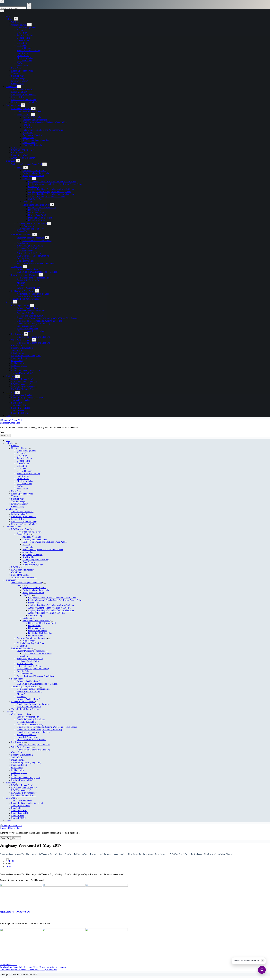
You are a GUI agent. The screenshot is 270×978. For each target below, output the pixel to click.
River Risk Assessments (27, 737)
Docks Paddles (23, 461)
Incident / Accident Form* (28, 681)
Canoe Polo (22, 466)
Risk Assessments (25, 663)
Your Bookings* (18, 501)
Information (11, 580)
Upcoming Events (19, 448)
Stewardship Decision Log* (29, 691)
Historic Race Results (37, 630)
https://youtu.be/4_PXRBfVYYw (15, 912)
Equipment (10, 782)
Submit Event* (17, 499)
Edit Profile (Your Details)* (23, 516)
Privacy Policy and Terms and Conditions (35, 676)
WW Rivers (22, 456)
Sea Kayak (22, 453)
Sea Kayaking (28, 557)
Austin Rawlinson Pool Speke (35, 590)
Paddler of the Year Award (23, 701)
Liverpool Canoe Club (10, 423)
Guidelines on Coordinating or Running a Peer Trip (39, 729)
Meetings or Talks (25, 481)
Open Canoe (16, 767)
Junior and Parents (25, 458)
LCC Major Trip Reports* (22, 570)
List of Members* (19, 514)
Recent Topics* (24, 534)
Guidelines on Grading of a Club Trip (33, 732)
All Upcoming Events (26, 450)
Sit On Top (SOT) (19, 772)
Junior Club (27, 552)
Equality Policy (24, 671)
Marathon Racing (19, 765)
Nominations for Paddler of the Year (33, 704)
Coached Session (24, 471)
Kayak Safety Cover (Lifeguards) (26, 762)
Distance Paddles (24, 483)
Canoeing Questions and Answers (32, 638)
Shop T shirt (16, 808)
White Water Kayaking (32, 564)
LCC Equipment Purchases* (24, 793)
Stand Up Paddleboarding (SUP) (25, 777)
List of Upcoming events (22, 494)
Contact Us (22, 646)
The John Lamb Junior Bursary (25, 709)
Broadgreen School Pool (33, 592)
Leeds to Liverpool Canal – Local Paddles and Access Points (55, 600)
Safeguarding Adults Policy (29, 666)
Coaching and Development (34, 539)
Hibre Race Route (36, 628)
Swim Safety (22, 488)
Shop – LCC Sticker (20, 818)
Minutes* (21, 694)
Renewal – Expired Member (23, 521)
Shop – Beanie (17, 815)
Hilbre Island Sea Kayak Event (36, 620)
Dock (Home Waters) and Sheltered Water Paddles (44, 542)
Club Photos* (17, 572)
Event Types (16, 491)
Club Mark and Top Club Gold (30, 643)
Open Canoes (23, 463)
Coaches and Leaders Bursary (30, 724)
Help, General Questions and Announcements (42, 549)
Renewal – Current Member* (24, 524)
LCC (8, 440)
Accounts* (21, 696)
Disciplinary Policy (25, 673)
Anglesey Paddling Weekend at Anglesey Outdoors (51, 605)
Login (8, 820)
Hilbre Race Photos (36, 635)
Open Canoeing (29, 562)
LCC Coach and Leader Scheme (36, 653)
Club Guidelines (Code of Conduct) (33, 668)
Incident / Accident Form (28, 717)
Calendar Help (17, 506)
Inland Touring (23, 478)
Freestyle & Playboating (22, 755)
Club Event (22, 468)
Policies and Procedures (21, 648)
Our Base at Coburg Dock (34, 587)
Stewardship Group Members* (25, 686)
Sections (9, 711)
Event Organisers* (19, 504)
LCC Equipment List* (21, 790)
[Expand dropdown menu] (16, 443)
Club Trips (27, 595)
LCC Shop (10, 798)
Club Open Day (35, 615)
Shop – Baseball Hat (20, 813)
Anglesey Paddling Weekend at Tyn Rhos (46, 613)
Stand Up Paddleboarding (28, 473)
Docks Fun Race (29, 618)
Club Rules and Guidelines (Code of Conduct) (37, 684)
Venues (14, 496)
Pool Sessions (23, 476)
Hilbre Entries (34, 625)
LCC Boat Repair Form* (22, 785)
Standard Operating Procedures (31, 651)
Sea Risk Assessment (26, 734)
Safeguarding (17, 679)
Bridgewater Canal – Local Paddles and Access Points (52, 597)
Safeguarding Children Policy (30, 658)
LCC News (16, 567)
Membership (11, 509)
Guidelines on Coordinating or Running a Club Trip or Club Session (47, 727)
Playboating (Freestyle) (32, 554)
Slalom (14, 775)
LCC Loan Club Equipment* (24, 788)
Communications (13, 526)
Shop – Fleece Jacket (20, 805)
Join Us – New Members (22, 511)
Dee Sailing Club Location (40, 633)
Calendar (10, 443)
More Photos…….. (8, 964)
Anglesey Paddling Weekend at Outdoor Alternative (51, 610)
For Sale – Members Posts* (23, 795)
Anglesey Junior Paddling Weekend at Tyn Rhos (49, 608)
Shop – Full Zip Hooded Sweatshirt (27, 803)
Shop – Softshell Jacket (21, 800)
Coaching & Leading (20, 714)
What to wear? (28, 641)
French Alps (33, 602)
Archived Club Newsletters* (24, 577)
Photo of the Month (20, 575)
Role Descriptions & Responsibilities (33, 689)
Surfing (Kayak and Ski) (22, 780)
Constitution (22, 656)
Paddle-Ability (17, 770)
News (8, 866)
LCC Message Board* (21, 529)
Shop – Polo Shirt (19, 810)
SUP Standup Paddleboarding (35, 559)
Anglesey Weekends (31, 537)
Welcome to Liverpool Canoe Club (26, 582)
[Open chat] (262, 970)
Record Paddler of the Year (29, 706)
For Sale (26, 544)
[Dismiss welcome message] (263, 960)
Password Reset (18, 519)
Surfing (20, 486)
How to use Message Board (29, 532)
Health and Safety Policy (28, 661)
